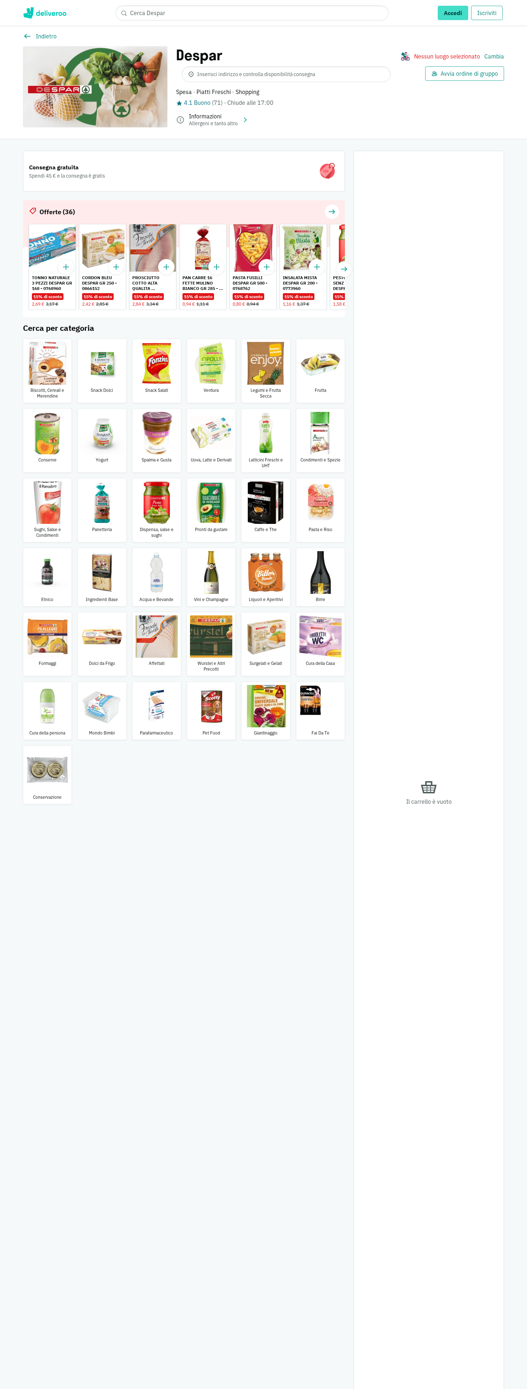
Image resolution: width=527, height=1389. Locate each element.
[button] (332, 212)
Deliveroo (44, 13)
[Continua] (344, 269)
